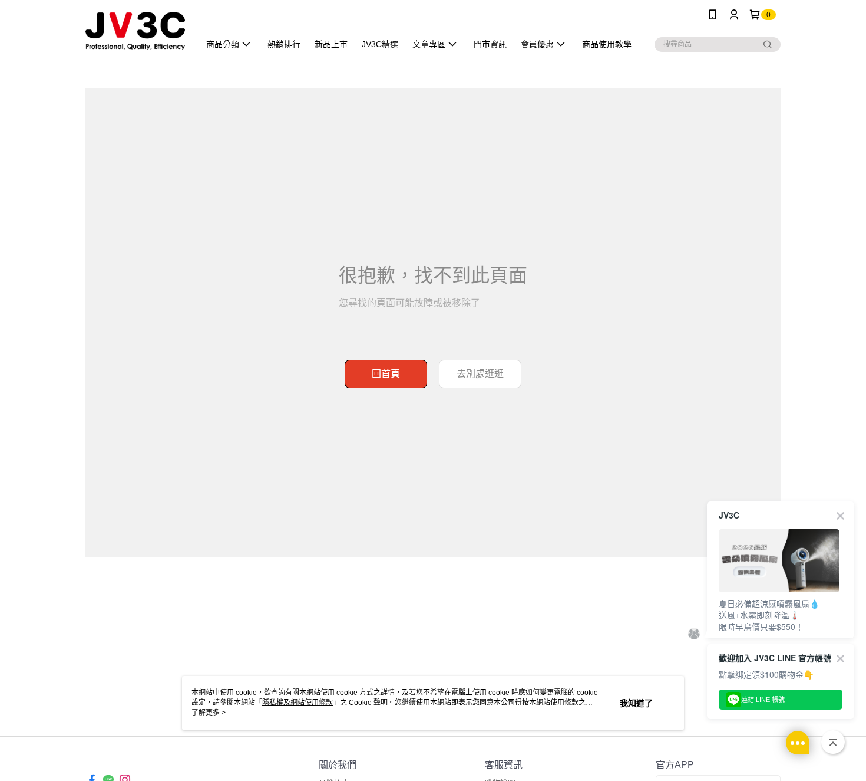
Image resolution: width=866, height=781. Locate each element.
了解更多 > (208, 712)
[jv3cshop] (135, 31)
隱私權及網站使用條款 (297, 702)
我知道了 (636, 703)
